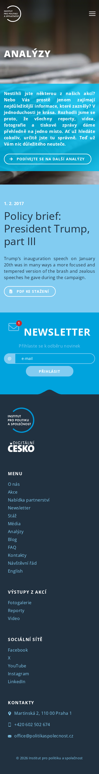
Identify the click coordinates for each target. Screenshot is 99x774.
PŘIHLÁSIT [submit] (49, 371)
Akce (13, 492)
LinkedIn (16, 681)
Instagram (18, 674)
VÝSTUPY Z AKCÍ (27, 592)
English (15, 571)
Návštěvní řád (22, 563)
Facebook (18, 650)
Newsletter (19, 508)
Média (14, 524)
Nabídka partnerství (29, 500)
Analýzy (27, 53)
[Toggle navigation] (92, 13)
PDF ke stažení (33, 291)
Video (14, 618)
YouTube (17, 666)
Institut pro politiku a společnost (56, 758)
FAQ (12, 547)
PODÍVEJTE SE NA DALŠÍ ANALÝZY (51, 158)
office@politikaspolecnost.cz (43, 736)
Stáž (12, 516)
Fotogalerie (19, 603)
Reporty (16, 610)
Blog (12, 539)
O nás (14, 484)
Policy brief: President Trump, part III (47, 228)
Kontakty (17, 555)
